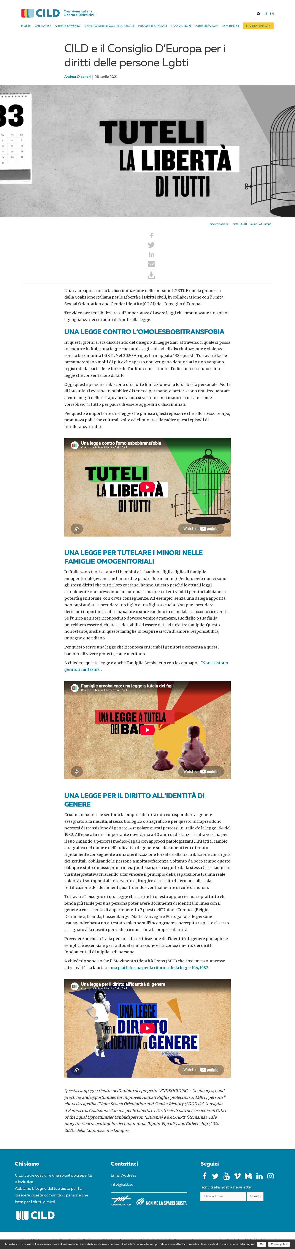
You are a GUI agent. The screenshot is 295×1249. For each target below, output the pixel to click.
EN (272, 13)
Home (26, 25)
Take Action (181, 25)
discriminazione (219, 224)
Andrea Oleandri (77, 77)
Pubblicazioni (207, 25)
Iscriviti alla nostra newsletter (226, 1187)
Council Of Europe (260, 224)
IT (266, 13)
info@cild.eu (122, 1185)
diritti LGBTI (240, 224)
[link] (258, 13)
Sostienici (230, 25)
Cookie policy (279, 1244)
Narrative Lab (258, 25)
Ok (261, 1244)
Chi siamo (43, 25)
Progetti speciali (152, 25)
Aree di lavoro (68, 25)
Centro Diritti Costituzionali (109, 25)
